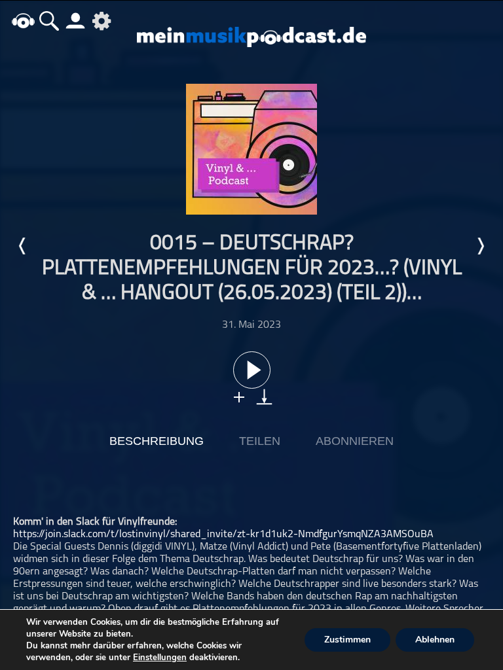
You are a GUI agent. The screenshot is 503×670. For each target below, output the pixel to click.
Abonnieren (355, 441)
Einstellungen (160, 657)
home (23, 20)
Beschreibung (156, 441)
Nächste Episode (480, 246)
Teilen (259, 441)
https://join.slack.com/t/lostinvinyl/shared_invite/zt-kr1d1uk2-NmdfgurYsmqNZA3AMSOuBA (223, 534)
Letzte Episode (23, 246)
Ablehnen (435, 639)
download (264, 397)
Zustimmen (347, 639)
